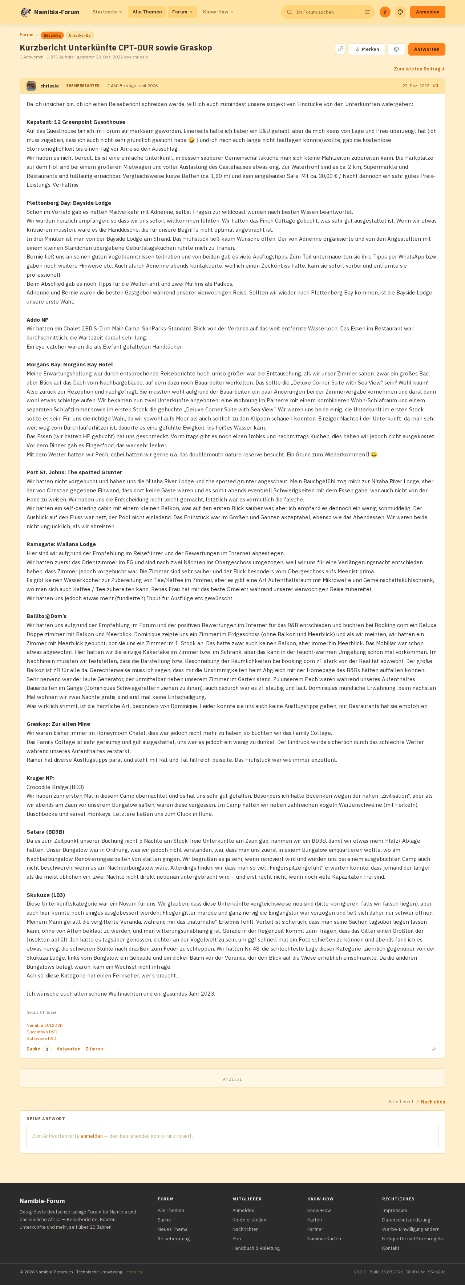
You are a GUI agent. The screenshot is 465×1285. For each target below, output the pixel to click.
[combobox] (327, 12)
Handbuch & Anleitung (256, 1248)
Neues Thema (172, 1229)
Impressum (394, 1210)
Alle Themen (147, 12)
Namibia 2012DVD (45, 1025)
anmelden (92, 1136)
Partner (315, 1229)
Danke (33, 1049)
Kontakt (390, 1248)
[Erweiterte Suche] (367, 12)
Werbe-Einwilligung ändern (411, 1229)
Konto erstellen (249, 1220)
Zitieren (94, 1049)
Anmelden (428, 12)
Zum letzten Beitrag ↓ (419, 69)
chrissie (49, 86)
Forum (179, 12)
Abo (236, 1239)
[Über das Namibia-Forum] (25, 12)
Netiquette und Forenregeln (412, 1239)
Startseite (105, 12)
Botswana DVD (41, 1038)
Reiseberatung (174, 1239)
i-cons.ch (133, 1271)
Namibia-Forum (57, 12)
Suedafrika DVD (42, 1031)
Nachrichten (245, 1229)
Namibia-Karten (324, 1239)
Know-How (216, 12)
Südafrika (52, 35)
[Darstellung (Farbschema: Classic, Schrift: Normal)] (400, 12)
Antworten (427, 49)
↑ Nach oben (430, 1102)
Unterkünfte (80, 35)
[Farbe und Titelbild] (396, 49)
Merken (367, 49)
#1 (435, 85)
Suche (164, 1220)
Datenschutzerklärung (406, 1220)
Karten (314, 1220)
